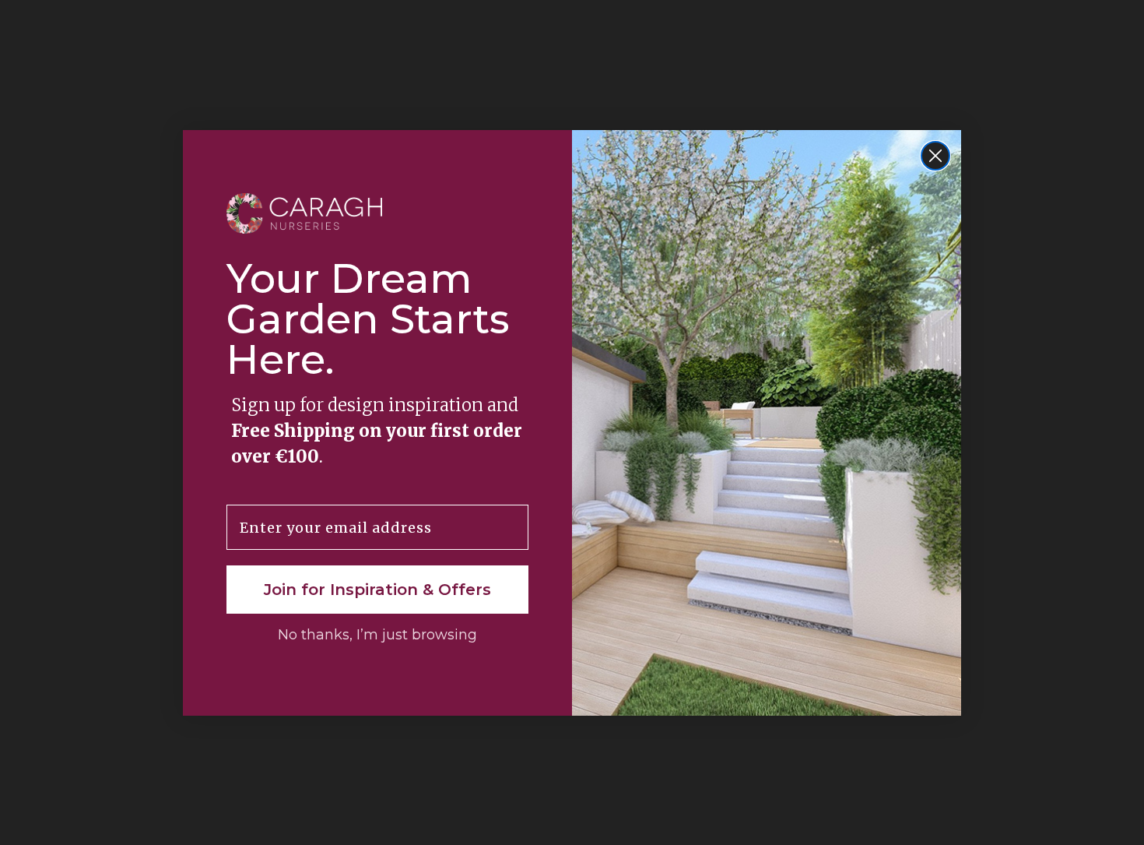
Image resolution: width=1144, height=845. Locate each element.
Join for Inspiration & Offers (377, 589)
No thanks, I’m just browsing (377, 634)
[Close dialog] (935, 156)
